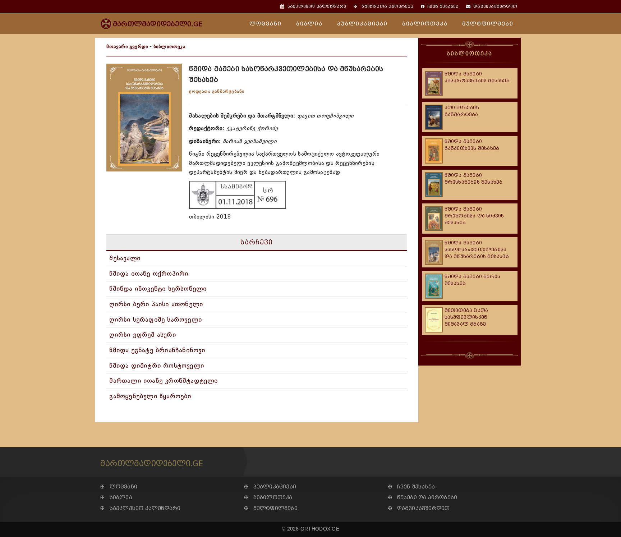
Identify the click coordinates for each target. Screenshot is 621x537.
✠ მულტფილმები (271, 508)
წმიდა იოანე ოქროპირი (148, 273)
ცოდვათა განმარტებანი (216, 91)
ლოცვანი (265, 24)
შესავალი (125, 258)
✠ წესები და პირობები (422, 498)
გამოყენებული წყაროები (150, 396)
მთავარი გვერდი (127, 46)
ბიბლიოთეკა (425, 24)
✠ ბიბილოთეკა (268, 498)
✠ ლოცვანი (118, 487)
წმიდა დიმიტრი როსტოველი (156, 366)
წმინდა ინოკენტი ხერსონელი (158, 289)
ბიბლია (309, 24)
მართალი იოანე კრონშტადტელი (163, 381)
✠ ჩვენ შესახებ (411, 487)
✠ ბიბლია (116, 498)
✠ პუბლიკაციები (270, 487)
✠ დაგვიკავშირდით (419, 508)
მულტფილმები (488, 24)
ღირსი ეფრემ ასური (142, 335)
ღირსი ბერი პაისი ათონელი (156, 304)
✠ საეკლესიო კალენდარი (140, 508)
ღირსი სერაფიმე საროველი (155, 319)
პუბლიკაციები (362, 24)
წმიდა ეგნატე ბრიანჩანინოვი (157, 350)
